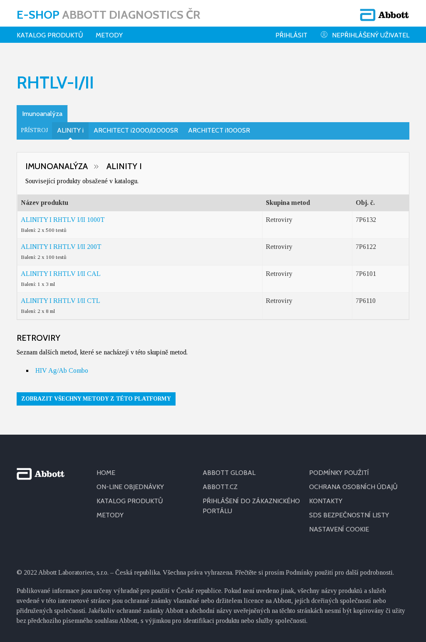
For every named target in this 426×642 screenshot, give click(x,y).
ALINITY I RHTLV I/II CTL (60, 300)
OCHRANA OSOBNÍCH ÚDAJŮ (353, 487)
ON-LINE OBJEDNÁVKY (130, 487)
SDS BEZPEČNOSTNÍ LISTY (349, 515)
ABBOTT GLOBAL (229, 473)
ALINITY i (70, 130)
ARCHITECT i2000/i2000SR (136, 130)
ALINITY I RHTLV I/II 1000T (63, 219)
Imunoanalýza (42, 114)
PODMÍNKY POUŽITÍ (339, 473)
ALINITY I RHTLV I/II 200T (61, 246)
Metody (109, 35)
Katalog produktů (50, 35)
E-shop (108, 14)
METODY (110, 515)
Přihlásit (291, 35)
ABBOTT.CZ (220, 487)
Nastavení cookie (339, 529)
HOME (106, 473)
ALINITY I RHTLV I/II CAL (61, 273)
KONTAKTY (325, 501)
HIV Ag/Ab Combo (61, 370)
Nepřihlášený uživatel (370, 35)
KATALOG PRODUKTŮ (130, 501)
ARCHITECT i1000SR (219, 130)
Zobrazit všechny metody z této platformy (96, 399)
